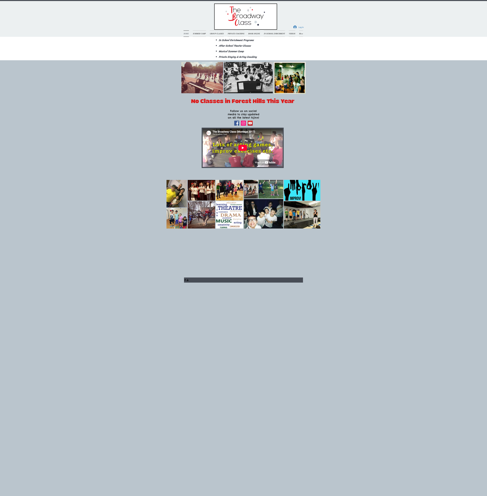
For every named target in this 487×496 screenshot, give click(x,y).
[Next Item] (316, 204)
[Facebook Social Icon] (236, 123)
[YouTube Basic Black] (188, 280)
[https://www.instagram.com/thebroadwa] (243, 123)
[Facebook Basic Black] (185, 280)
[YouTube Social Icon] (250, 123)
